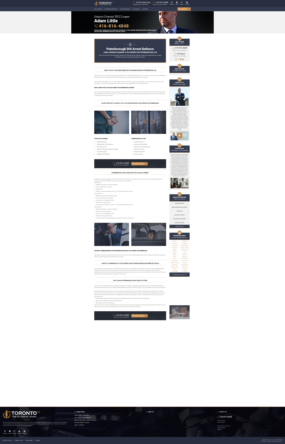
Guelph (174, 249)
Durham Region (184, 245)
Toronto (175, 269)
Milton (174, 258)
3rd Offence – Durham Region (82, 417)
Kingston (174, 254)
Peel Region (175, 264)
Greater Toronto (185, 247)
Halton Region (184, 249)
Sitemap (37, 440)
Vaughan (185, 269)
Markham (184, 256)
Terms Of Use (19, 440)
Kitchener (184, 254)
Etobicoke (174, 247)
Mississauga (185, 258)
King (185, 252)
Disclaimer (29, 440)
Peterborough (184, 264)
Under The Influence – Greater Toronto (85, 420)
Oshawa (185, 262)
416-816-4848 (113, 26)
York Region (185, 271)
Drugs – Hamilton (79, 425)
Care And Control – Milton (81, 422)
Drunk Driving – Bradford (81, 415)
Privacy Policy (7, 440)
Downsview (174, 245)
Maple (174, 256)
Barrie (174, 241)
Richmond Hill (174, 267)
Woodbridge (175, 271)
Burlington (184, 243)
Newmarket (174, 260)
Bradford (185, 241)
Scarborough (185, 267)
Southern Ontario (174, 262)
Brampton (174, 243)
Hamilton (174, 252)
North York (184, 260)
